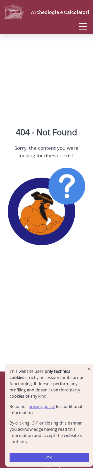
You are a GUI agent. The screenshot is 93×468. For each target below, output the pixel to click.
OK (49, 457)
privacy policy (41, 406)
